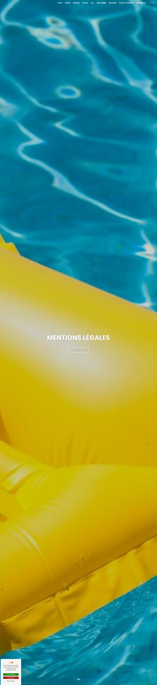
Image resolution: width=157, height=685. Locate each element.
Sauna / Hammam (101, 3)
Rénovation (76, 3)
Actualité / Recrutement (126, 3)
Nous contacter (141, 3)
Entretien (85, 3)
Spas (92, 3)
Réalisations (112, 3)
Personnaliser (11, 681)
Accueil (60, 3)
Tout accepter (11, 674)
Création (67, 3)
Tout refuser (11, 678)
